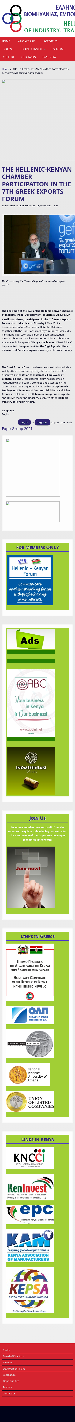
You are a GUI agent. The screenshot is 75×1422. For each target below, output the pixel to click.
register (43, 422)
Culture (9, 57)
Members (8, 1362)
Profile (6, 1350)
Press (8, 49)
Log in (24, 422)
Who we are (26, 41)
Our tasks (28, 57)
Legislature (9, 1374)
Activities (50, 41)
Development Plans (14, 1368)
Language (8, 410)
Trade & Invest (31, 49)
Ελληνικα (49, 57)
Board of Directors (13, 1356)
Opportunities (11, 1381)
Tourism (57, 49)
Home (6, 41)
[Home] (37, 18)
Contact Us (9, 1393)
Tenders (7, 1387)
